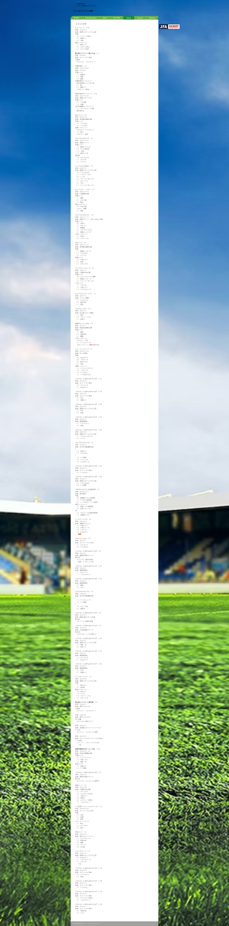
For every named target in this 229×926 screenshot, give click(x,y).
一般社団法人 (81, 4)
